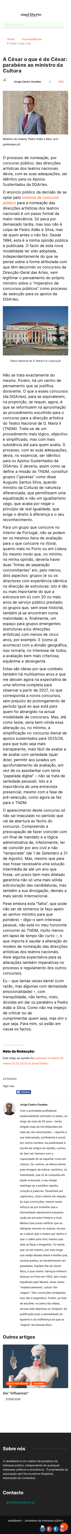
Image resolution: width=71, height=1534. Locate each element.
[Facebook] (26, 6)
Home (11, 39)
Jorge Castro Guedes (27, 81)
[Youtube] (32, 6)
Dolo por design (18, 1383)
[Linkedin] (45, 6)
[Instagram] (39, 6)
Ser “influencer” (16, 1393)
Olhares (39, 1383)
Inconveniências (32, 39)
